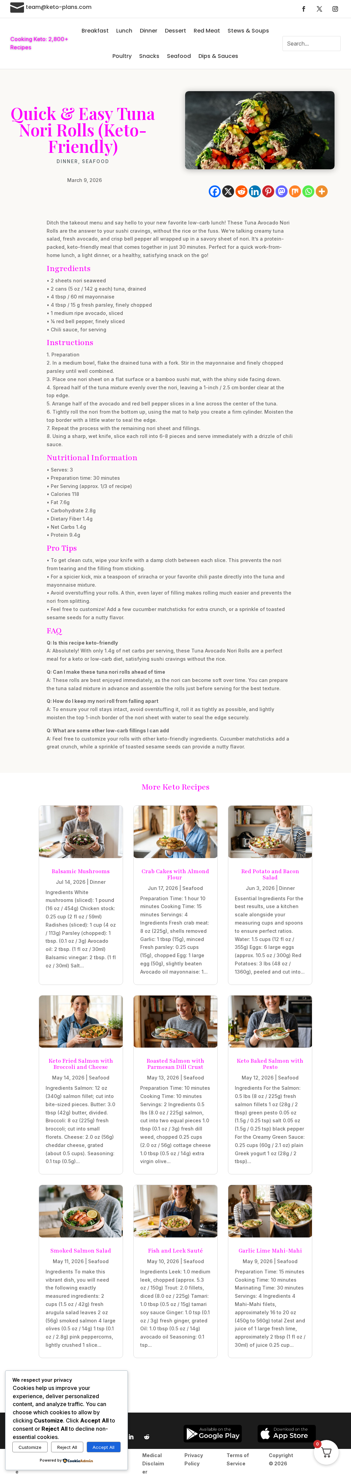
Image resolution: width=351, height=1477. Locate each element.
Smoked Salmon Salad (80, 1251)
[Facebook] (215, 191)
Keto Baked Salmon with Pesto (270, 1064)
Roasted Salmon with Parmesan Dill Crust (175, 1064)
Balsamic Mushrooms (81, 871)
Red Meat (207, 31)
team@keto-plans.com (59, 7)
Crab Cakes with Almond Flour (175, 874)
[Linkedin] (255, 191)
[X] (228, 191)
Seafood (179, 56)
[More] (322, 191)
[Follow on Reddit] (146, 1436)
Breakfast (95, 31)
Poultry (122, 56)
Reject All (67, 1447)
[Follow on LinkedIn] (130, 1436)
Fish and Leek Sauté (175, 1251)
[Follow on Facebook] (303, 8)
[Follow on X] (319, 8)
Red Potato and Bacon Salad (270, 874)
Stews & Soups (248, 31)
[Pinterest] (268, 191)
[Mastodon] (282, 191)
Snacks (149, 56)
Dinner (148, 31)
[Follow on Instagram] (335, 8)
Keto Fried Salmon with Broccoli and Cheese (81, 1064)
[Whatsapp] (308, 191)
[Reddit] (241, 191)
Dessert (175, 31)
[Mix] (295, 191)
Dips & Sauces (218, 56)
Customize (30, 1447)
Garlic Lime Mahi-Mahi (270, 1251)
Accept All (103, 1447)
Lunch (124, 31)
